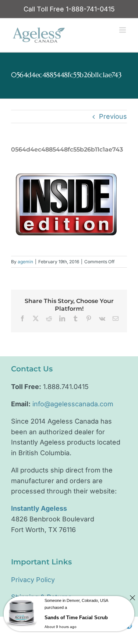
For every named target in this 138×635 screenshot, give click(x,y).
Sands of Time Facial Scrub (76, 617)
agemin (25, 261)
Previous (113, 116)
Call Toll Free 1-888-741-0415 (69, 9)
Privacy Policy (33, 580)
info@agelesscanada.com (72, 404)
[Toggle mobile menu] (123, 30)
